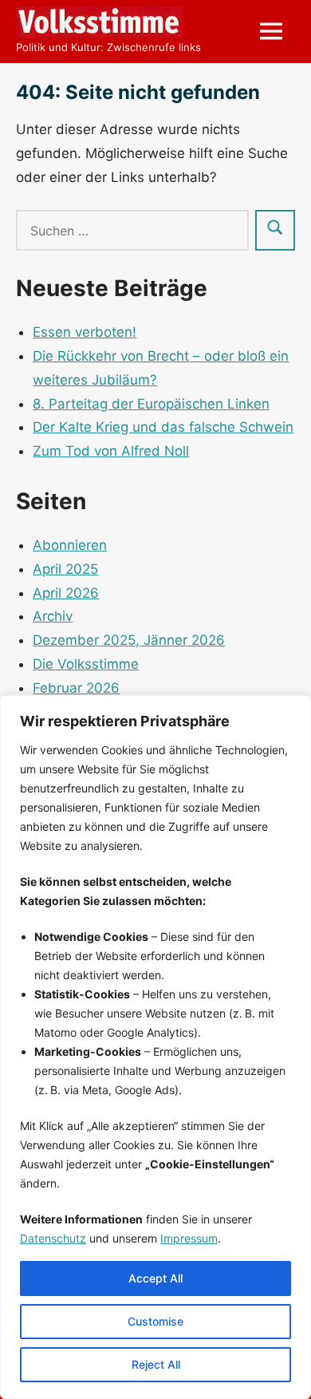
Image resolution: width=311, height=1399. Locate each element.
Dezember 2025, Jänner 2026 (129, 640)
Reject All (156, 1364)
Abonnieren (70, 545)
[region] (155, 1047)
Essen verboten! (84, 332)
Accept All (155, 1278)
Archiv (53, 616)
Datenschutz (53, 1238)
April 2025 (65, 569)
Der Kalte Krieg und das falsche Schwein (163, 427)
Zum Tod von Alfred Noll (111, 451)
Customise (155, 1321)
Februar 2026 (76, 688)
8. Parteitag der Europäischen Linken (151, 404)
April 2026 (66, 593)
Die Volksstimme (86, 664)
